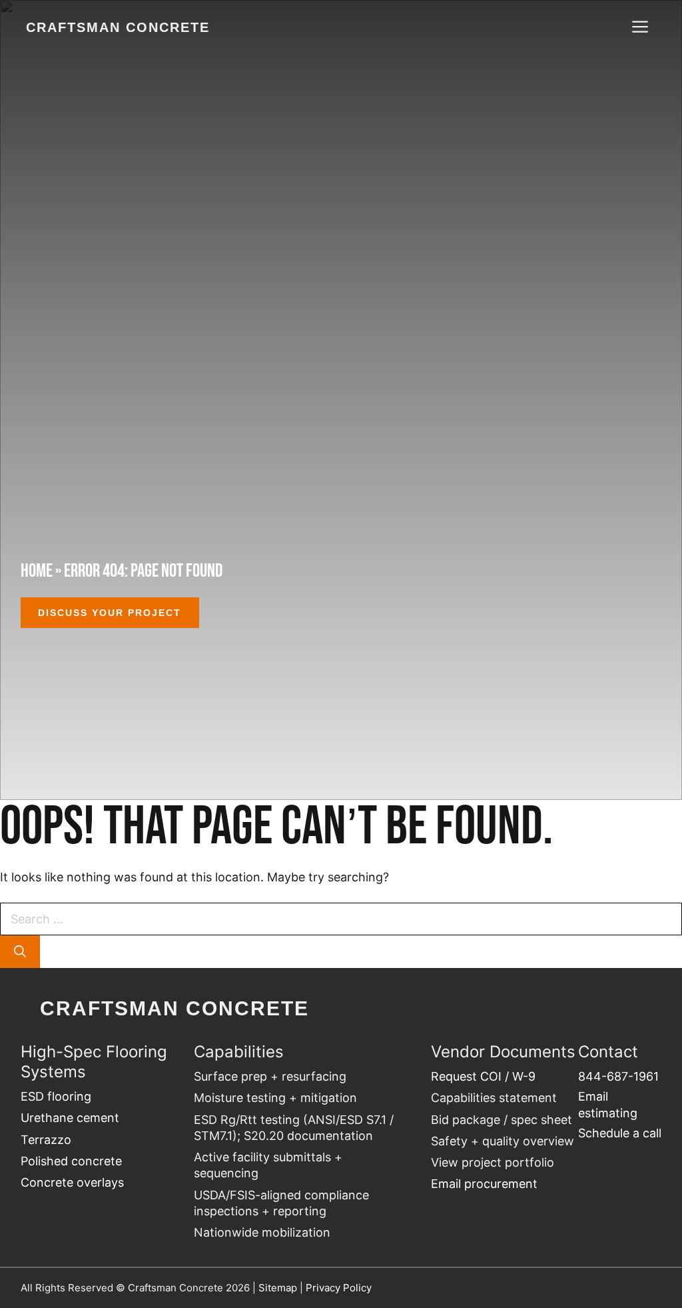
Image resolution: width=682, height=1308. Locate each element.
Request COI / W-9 (483, 1076)
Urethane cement (70, 1118)
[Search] (20, 951)
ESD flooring (56, 1096)
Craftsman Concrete (118, 27)
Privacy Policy (339, 1287)
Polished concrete (71, 1161)
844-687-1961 (618, 1076)
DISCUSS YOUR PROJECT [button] (109, 612)
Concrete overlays (72, 1182)
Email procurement (484, 1184)
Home (37, 570)
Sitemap (277, 1287)
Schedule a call (619, 1133)
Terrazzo (46, 1140)
